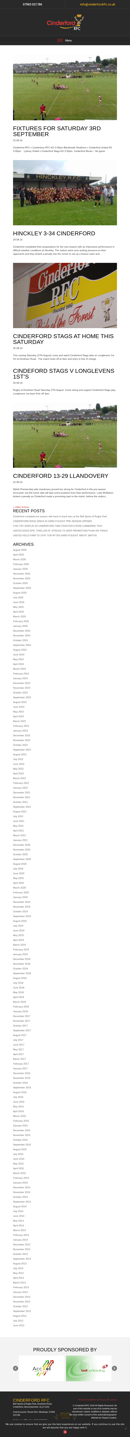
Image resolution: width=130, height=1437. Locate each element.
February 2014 (21, 1235)
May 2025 (18, 607)
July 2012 (18, 1320)
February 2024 (21, 673)
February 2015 (21, 1178)
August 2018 (20, 978)
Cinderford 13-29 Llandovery (61, 476)
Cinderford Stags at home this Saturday (63, 339)
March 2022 (19, 778)
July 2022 (18, 759)
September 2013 (22, 1258)
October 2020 (20, 854)
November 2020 (21, 849)
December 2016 (21, 1073)
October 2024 (20, 640)
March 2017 (19, 1059)
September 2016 (22, 1087)
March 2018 (19, 1001)
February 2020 (21, 892)
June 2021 (18, 821)
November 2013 (21, 1249)
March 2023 (19, 721)
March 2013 (19, 1282)
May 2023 (18, 711)
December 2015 (21, 1130)
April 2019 (18, 940)
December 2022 (21, 735)
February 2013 (21, 1287)
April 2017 (18, 1054)
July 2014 (18, 1211)
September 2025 (22, 588)
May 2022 (18, 768)
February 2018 (21, 1006)
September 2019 (22, 916)
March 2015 (19, 1173)
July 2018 (18, 982)
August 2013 (20, 1263)
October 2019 (20, 911)
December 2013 (21, 1244)
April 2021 (18, 830)
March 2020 (19, 887)
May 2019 (18, 935)
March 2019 (19, 944)
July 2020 (18, 868)
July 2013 (18, 1268)
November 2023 (21, 687)
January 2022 (20, 787)
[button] (15, 1368)
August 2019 (20, 921)
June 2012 (18, 1325)
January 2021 (20, 840)
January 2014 (20, 1239)
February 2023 (21, 726)
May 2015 (18, 1163)
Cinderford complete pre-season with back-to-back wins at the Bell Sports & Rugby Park (60, 516)
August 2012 (20, 1315)
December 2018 (21, 959)
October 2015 (20, 1139)
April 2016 (18, 1111)
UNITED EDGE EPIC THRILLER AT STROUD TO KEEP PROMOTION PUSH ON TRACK (60, 530)
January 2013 (20, 1292)
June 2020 (18, 873)
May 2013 (18, 1273)
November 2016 (21, 1078)
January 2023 (20, 730)
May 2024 (18, 659)
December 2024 (21, 630)
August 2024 (20, 649)
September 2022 (22, 749)
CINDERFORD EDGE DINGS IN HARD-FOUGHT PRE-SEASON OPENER (52, 521)
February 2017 (21, 1063)
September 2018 (22, 973)
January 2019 (20, 954)
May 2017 (18, 1049)
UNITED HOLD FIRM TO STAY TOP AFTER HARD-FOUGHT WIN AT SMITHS (55, 535)
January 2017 (20, 1068)
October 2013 (20, 1254)
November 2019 (21, 906)
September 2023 (22, 697)
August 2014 (20, 1206)
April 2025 (18, 611)
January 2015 (20, 1182)
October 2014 (20, 1197)
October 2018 (20, 968)
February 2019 (21, 949)
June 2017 (18, 1044)
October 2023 (20, 692)
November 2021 (21, 797)
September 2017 (22, 1030)
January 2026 (20, 569)
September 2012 (22, 1311)
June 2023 (18, 707)
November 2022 (21, 740)
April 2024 (18, 664)
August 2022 (20, 754)
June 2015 (18, 1158)
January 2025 (20, 626)
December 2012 (21, 1296)
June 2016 (18, 1101)
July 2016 (18, 1097)
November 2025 (21, 578)
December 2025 (21, 573)
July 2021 (18, 816)
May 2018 (18, 992)
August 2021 (20, 811)
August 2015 (20, 1149)
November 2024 (21, 635)
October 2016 (20, 1082)
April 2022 (18, 773)
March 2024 (19, 668)
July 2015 (18, 1154)
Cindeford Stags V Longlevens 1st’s (63, 374)
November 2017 (21, 1021)
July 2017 (18, 1040)
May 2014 (18, 1220)
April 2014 (18, 1225)
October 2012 (20, 1306)
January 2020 (20, 897)
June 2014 (18, 1216)
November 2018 (21, 963)
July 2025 (18, 597)
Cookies (113, 1400)
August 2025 (20, 592)
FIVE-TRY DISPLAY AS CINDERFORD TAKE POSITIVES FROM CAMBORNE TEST (58, 526)
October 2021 (20, 802)
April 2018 (18, 997)
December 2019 (21, 902)
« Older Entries (21, 507)
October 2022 (20, 745)
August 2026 (20, 549)
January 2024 (20, 678)
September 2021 (22, 806)
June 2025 (18, 602)
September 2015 (22, 1144)
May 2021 (18, 825)
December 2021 (21, 792)
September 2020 (22, 859)
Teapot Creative (109, 1418)
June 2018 (18, 987)
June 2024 (18, 654)
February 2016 (21, 1120)
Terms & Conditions (87, 1400)
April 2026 (18, 554)
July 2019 (18, 925)
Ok (65, 1432)
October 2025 (20, 583)
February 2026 (21, 564)
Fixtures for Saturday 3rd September (57, 131)
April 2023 (18, 716)
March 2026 (19, 559)
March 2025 (19, 616)
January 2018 (20, 1011)
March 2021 (19, 835)
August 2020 (20, 864)
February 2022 (21, 783)
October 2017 (20, 1025)
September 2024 (22, 645)
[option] (41, 1368)
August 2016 (20, 1092)
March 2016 (19, 1116)
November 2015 (21, 1135)
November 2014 (21, 1192)
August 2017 (20, 1035)
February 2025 (21, 621)
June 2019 (18, 930)
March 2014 (19, 1230)
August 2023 (20, 702)
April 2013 (18, 1277)
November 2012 (21, 1301)
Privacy (102, 1400)
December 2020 (21, 844)
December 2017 (21, 1016)
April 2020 (18, 883)
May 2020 (18, 878)
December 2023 (21, 683)
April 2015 (18, 1168)
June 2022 (18, 764)
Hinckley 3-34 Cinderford (54, 233)
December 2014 (21, 1187)
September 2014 (22, 1201)
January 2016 (20, 1125)
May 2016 (18, 1106)
